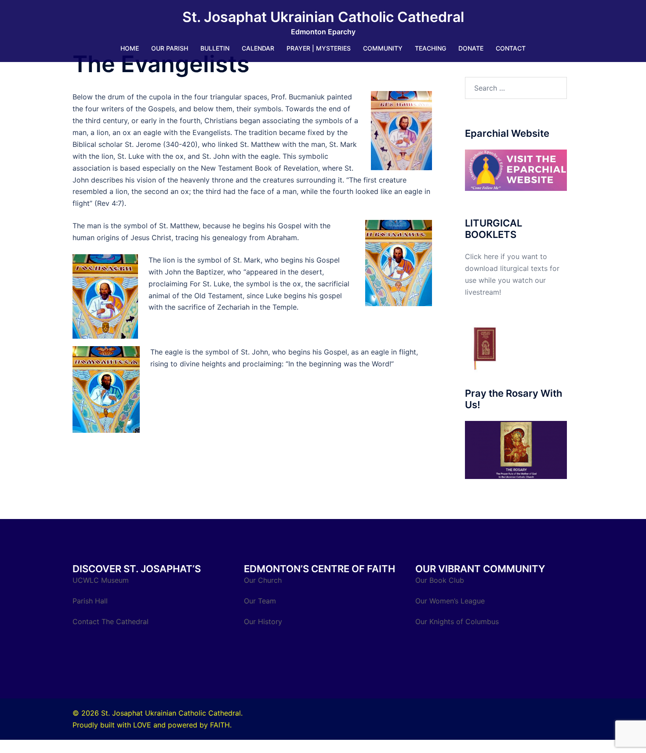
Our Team (260, 600)
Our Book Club (439, 580)
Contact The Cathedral (111, 621)
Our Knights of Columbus (458, 621)
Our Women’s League (451, 600)
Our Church (263, 580)
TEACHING (430, 48)
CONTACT (511, 48)
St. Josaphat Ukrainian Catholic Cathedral (323, 17)
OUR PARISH (169, 48)
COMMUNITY (383, 48)
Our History (263, 621)
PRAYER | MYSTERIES (319, 48)
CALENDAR (258, 48)
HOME (129, 48)
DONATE (470, 48)
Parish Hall (91, 600)
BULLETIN (214, 48)
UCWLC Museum (102, 580)
